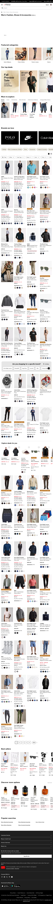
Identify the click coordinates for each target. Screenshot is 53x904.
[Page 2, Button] (37, 742)
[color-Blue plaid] (15, 223)
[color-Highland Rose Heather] (28, 601)
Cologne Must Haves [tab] (45, 99)
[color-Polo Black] (17, 288)
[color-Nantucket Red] (19, 736)
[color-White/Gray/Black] (7, 668)
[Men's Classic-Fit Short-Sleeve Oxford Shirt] (46, 201)
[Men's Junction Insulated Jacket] (7, 301)
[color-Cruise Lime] (30, 187)
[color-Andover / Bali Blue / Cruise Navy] (48, 432)
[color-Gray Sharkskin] (11, 223)
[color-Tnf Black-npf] (41, 253)
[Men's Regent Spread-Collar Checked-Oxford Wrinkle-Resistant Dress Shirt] (5, 757)
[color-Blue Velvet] (2, 571)
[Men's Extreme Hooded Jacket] (15, 451)
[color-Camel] (7, 602)
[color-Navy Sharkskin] (9, 223)
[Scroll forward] (49, 368)
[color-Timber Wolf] (7, 503)
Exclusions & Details (10, 868)
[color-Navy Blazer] (9, 737)
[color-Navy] (19, 324)
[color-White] (22, 257)
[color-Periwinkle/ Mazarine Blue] (9, 538)
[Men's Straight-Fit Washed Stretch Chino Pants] (20, 716)
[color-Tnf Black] (7, 319)
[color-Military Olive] (2, 602)
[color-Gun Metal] (11, 357)
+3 (23, 223)
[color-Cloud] (11, 737)
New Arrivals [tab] (22, 99)
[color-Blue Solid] (22, 223)
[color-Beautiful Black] (4, 737)
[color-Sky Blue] (30, 601)
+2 (36, 323)
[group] (26, 27)
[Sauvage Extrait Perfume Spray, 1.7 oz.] (33, 235)
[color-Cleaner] (43, 604)
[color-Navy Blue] (9, 190)
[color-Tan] (4, 255)
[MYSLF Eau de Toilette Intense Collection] (35, 791)
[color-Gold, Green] (41, 290)
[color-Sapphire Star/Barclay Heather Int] (41, 567)
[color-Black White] (17, 671)
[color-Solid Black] (30, 403)
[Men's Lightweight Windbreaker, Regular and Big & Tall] (33, 614)
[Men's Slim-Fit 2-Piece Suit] (46, 334)
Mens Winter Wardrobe (6, 825)
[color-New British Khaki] (7, 737)
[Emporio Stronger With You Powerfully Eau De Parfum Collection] (15, 791)
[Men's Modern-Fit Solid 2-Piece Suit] (20, 548)
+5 (49, 187)
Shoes (25, 149)
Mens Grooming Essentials (24, 825)
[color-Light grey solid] (19, 223)
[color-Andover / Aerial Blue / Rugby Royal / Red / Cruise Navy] (41, 534)
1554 (34, 742)
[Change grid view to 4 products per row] (48, 154)
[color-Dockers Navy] (4, 503)
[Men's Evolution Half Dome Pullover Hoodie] (20, 515)
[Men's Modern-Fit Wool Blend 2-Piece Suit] (20, 168)
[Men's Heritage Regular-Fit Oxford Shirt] (20, 482)
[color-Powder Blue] (22, 324)
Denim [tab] (2, 99)
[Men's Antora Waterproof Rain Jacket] (46, 235)
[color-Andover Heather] (45, 567)
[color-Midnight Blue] (32, 505)
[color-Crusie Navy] (43, 567)
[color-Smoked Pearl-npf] (15, 633)
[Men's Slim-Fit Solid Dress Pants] (20, 381)
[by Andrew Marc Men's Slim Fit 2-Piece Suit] (33, 201)
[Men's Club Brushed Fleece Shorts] (20, 581)
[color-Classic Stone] (35, 667)
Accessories (32, 149)
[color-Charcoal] (4, 190)
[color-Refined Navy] (19, 288)
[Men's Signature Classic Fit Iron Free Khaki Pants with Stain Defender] (7, 716)
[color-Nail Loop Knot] (45, 671)
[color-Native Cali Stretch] (41, 604)
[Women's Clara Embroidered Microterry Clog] (25, 451)
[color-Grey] (35, 224)
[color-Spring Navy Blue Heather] (45, 187)
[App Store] (5, 886)
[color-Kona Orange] (32, 187)
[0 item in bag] (51, 5)
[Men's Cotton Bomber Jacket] (7, 581)
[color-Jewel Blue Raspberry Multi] (41, 221)
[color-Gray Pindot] (7, 223)
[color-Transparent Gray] (41, 321)
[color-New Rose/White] (45, 221)
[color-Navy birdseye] (17, 223)
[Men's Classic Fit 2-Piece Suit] (33, 414)
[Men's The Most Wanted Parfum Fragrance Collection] (25, 791)
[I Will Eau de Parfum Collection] (5, 791)
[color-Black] (7, 190)
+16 (49, 221)
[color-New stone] (22, 288)
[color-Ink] (32, 286)
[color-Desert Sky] (15, 257)
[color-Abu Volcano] (48, 604)
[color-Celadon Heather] (32, 601)
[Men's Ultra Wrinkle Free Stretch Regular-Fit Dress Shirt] (20, 301)
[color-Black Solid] (30, 224)
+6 (36, 286)
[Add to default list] (27, 103)
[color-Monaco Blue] (17, 190)
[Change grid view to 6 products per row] (51, 153)
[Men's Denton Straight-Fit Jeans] (24, 107)
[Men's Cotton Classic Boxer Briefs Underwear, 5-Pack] (7, 515)
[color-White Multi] (9, 668)
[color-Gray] (9, 255)
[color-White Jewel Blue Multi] (43, 221)
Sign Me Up (26, 856)
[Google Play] (15, 886)
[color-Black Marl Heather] (41, 187)
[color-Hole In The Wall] (48, 671)
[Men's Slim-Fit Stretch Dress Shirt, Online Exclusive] (20, 682)
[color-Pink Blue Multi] (4, 702)
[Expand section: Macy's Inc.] (26, 846)
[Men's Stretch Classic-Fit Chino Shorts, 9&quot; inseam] (33, 647)
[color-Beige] (28, 286)
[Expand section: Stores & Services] (26, 842)
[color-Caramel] (17, 324)
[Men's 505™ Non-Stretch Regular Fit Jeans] (7, 414)
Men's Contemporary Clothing (14, 149)
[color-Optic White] (17, 505)
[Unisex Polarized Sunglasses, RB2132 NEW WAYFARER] (46, 301)
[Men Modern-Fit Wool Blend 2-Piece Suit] (33, 381)
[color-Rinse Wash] (9, 436)
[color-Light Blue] (50, 358)
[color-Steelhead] (2, 737)
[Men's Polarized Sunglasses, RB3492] (35, 451)
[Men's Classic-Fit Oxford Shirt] (7, 682)
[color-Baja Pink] (35, 187)
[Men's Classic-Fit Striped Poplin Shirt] (24, 757)
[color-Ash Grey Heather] (48, 700)
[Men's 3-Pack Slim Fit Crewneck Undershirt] (46, 414)
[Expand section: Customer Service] (26, 835)
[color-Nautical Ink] (30, 667)
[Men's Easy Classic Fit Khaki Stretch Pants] (7, 482)
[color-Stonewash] (41, 671)
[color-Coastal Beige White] (32, 535)
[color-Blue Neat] (32, 224)
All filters (47, 364)
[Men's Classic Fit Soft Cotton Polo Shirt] (46, 168)
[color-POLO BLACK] (17, 435)
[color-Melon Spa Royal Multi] (48, 221)
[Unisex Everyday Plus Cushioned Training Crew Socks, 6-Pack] (7, 647)
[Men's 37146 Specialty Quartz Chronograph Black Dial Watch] (7, 381)
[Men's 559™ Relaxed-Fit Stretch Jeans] (46, 482)
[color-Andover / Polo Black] (43, 534)
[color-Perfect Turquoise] (28, 187)
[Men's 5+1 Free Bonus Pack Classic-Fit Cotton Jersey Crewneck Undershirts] (20, 414)
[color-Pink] (24, 706)
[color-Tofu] (2, 637)
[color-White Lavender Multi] (28, 535)
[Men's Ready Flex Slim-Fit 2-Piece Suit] (7, 334)
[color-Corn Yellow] (22, 736)
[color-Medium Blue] (32, 403)
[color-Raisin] (22, 472)
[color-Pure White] (17, 736)
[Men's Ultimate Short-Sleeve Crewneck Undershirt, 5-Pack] (43, 757)
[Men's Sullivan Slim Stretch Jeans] (34, 107)
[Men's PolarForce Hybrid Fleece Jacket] (6, 451)
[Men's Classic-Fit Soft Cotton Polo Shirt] (33, 581)
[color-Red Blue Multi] (9, 702)
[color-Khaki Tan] (32, 667)
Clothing (4, 149)
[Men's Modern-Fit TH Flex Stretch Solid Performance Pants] (20, 334)
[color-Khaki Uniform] (28, 634)
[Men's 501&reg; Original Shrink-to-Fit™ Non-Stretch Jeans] (15, 107)
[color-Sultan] (45, 604)
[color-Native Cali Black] (43, 671)
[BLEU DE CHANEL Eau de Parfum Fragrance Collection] (46, 614)
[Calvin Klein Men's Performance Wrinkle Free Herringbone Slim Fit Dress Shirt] (7, 548)
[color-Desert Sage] (24, 472)
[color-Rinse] (35, 324)
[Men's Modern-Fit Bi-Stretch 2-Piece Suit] (20, 201)
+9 (36, 187)
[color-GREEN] (45, 358)
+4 (10, 255)
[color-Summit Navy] (4, 319)
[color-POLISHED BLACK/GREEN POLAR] (45, 321)
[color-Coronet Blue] (19, 190)
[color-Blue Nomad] (4, 637)
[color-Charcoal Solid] (28, 224)
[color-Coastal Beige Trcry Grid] (35, 535)
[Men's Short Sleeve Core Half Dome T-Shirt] (33, 334)
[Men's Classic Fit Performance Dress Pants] (7, 235)
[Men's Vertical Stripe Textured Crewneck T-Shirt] (7, 614)
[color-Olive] (35, 505)
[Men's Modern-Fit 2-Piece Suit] (7, 168)
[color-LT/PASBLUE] (43, 358)
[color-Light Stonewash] (11, 436)
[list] (26, 29)
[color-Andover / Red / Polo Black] (48, 534)
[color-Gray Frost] (24, 324)
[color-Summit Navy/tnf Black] (43, 253)
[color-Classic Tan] (30, 286)
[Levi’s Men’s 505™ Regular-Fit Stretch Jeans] (46, 647)
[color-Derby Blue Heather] (48, 567)
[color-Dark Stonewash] (28, 324)
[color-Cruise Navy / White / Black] (37, 700)
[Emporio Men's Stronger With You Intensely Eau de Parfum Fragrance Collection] (45, 791)
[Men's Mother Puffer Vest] (45, 451)
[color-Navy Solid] (4, 223)
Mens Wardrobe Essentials (7, 822)
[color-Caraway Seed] (19, 534)
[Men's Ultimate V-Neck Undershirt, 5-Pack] (15, 757)
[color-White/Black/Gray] (4, 538)
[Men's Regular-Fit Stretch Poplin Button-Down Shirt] (20, 235)
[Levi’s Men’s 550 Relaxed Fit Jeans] (33, 301)
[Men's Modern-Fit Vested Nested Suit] (7, 201)
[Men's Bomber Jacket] (33, 482)
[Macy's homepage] (2, 12)
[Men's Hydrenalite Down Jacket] (33, 548)
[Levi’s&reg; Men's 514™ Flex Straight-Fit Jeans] (46, 581)
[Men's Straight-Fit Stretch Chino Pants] (33, 268)
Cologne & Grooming (42, 149)
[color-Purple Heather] (35, 601)
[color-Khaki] (15, 288)
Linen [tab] (8, 99)
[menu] (2, 4)
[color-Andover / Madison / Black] (45, 432)
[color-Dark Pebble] (9, 503)
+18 (11, 701)
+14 (37, 535)
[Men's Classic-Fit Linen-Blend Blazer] (20, 647)
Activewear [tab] (14, 99)
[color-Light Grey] (4, 357)
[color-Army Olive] (15, 736)
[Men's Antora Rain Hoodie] (20, 614)
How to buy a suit (40, 822)
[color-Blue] (7, 357)
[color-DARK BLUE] (48, 358)
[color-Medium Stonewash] (30, 324)
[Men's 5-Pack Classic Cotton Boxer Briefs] (46, 515)
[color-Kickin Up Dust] (43, 505)
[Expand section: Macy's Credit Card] (26, 839)
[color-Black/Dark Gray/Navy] (2, 538)
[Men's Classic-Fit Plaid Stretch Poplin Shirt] (33, 515)
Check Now (17, 868)
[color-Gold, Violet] (43, 290)
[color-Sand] (4, 602)
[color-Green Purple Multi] (7, 702)
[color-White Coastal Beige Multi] (30, 535)
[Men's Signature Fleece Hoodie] (46, 682)
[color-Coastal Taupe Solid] (19, 505)
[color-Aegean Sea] (15, 505)
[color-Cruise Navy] (45, 700)
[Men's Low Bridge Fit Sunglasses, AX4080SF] (34, 757)
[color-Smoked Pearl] (2, 319)
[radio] (2, 190)
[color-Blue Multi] (2, 702)
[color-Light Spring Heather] (43, 700)
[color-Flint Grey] (30, 505)
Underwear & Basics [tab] (33, 99)
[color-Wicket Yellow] (43, 187)
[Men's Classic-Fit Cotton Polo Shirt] (33, 168)
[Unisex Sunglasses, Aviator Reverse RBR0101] (46, 268)
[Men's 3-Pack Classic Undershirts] (33, 682)
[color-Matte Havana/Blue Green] (43, 321)
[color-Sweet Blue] (17, 257)
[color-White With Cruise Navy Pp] (15, 435)
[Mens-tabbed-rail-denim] (5, 110)
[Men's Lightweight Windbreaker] (20, 268)
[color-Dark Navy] (2, 190)
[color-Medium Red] (22, 505)
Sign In (47, 4)
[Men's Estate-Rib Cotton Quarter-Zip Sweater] (46, 548)
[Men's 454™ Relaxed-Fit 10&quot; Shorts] (43, 107)
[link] (15, 116)
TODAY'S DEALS (5, 1)
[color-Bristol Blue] (28, 667)
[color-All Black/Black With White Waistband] (7, 538)
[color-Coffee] (41, 505)
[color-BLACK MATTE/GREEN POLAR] (48, 321)
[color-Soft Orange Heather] (48, 187)
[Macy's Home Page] (7, 5)
